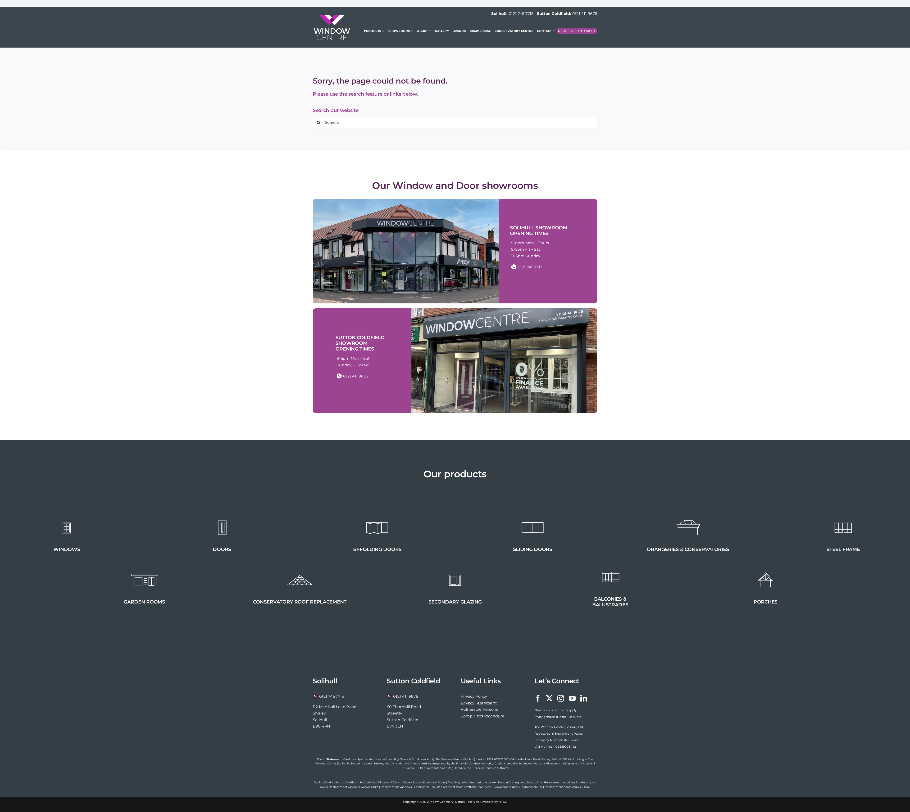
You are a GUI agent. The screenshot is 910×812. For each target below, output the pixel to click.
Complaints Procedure (483, 716)
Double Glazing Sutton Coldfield (335, 782)
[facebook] (538, 698)
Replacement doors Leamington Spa (518, 787)
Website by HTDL (494, 801)
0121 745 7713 (521, 13)
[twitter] (549, 698)
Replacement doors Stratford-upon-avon (464, 787)
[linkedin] (583, 698)
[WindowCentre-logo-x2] (332, 16)
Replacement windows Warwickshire (354, 787)
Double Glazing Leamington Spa (520, 782)
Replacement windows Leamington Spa (408, 787)
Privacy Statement (479, 703)
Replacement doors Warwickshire (567, 787)
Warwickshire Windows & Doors (424, 782)
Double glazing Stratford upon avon (472, 782)
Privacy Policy (474, 696)
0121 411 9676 (584, 13)
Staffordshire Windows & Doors (380, 782)
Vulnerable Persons (479, 709)
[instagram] (560, 698)
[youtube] (572, 698)
